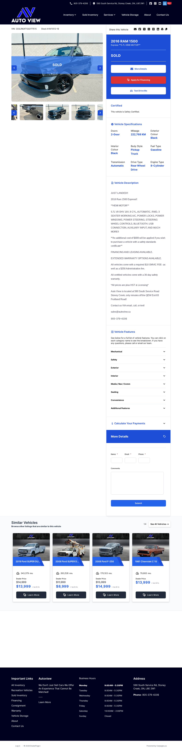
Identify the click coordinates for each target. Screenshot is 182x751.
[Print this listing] (162, 29)
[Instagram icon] (155, 3)
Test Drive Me (140, 90)
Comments (115, 468)
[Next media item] (100, 68)
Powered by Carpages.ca (157, 746)
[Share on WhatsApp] (149, 29)
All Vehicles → (159, 524)
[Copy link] (166, 29)
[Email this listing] (135, 29)
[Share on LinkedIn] (158, 29)
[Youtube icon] (160, 3)
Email (128, 454)
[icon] (164, 3)
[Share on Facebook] (139, 29)
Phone (142, 454)
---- (41, 697)
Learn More (45, 702)
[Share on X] (144, 29)
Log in (17, 746)
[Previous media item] (14, 68)
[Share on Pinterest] (153, 29)
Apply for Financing (140, 80)
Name (114, 454)
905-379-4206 (81, 3)
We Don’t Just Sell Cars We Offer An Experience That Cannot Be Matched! (56, 688)
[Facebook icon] (150, 3)
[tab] (87, 680)
